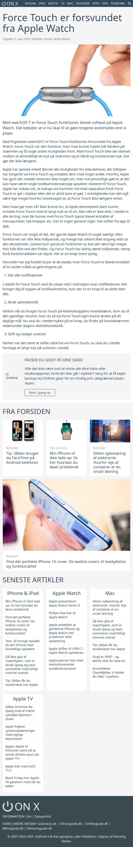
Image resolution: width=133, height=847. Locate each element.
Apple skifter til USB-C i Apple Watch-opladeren (66, 650)
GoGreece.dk (47, 824)
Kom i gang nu (40, 392)
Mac (70, 3)
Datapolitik (43, 816)
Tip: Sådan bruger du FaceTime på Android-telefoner (22, 457)
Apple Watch (62, 39)
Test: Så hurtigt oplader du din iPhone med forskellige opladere (22, 645)
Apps (95, 3)
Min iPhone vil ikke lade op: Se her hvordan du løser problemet (64, 459)
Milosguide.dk (13, 828)
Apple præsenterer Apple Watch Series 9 (64, 603)
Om (28, 816)
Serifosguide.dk (96, 824)
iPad (42, 3)
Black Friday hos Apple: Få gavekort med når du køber (22, 782)
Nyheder (83, 3)
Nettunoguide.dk (39, 828)
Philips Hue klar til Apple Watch (62, 615)
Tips (105, 3)
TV (62, 3)
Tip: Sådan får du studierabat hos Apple (21, 682)
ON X (12, 3)
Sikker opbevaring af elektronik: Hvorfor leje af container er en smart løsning (109, 462)
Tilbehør (118, 3)
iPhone (30, 3)
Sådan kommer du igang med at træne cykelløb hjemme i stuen (20, 713)
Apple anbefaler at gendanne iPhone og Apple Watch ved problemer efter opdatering (64, 633)
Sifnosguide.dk (71, 824)
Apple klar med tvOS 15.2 (20, 768)
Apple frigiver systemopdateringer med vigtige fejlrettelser (20, 732)
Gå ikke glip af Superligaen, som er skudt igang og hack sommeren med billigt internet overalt (21, 665)
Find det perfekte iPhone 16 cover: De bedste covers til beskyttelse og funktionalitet (66, 563)
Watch (53, 3)
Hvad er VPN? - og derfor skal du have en (108, 659)
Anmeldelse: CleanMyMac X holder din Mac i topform (108, 672)
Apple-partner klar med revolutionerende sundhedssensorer (66, 664)
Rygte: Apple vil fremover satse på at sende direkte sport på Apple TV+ (22, 752)
